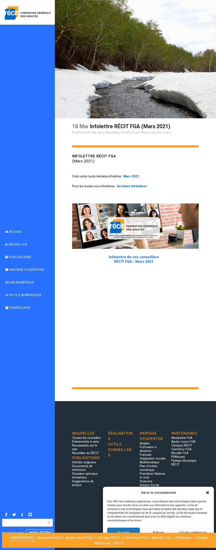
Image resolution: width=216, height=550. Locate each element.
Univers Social (149, 485)
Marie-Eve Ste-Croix (156, 132)
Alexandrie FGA (181, 438)
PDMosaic (178, 457)
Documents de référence (82, 468)
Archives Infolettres (132, 186)
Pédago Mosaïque (183, 460)
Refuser (158, 532)
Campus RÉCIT (181, 445)
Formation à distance (148, 449)
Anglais (145, 443)
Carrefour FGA (181, 449)
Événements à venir (85, 442)
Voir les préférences (193, 532)
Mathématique (149, 462)
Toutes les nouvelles (86, 438)
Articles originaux (84, 462)
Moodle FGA (179, 453)
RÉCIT (175, 464)
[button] (207, 493)
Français (145, 455)
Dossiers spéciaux (84, 474)
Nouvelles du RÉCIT (119, 132)
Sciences (146, 481)
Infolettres (79, 477)
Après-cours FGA (183, 442)
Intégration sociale (152, 458)
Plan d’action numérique (148, 468)
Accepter (123, 532)
